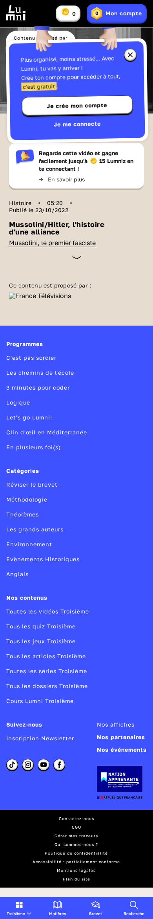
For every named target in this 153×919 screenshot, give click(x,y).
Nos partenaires (121, 737)
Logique (18, 402)
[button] (19, 908)
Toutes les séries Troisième (46, 671)
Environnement (29, 544)
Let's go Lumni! (29, 417)
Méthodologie (26, 499)
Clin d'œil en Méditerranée (46, 432)
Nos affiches (116, 724)
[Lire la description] (77, 258)
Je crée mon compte (77, 106)
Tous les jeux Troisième (41, 641)
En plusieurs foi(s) (33, 447)
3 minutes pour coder (38, 387)
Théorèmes (22, 514)
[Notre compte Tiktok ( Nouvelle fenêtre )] (12, 765)
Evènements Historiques (43, 559)
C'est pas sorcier (31, 357)
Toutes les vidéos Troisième (47, 611)
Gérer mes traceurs (76, 836)
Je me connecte (77, 124)
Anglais (17, 574)
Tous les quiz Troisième (41, 626)
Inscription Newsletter (40, 738)
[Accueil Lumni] (16, 12)
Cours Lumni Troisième (40, 700)
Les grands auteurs (35, 529)
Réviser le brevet (32, 484)
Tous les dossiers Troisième (47, 686)
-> (62, 179)
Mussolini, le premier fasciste (52, 243)
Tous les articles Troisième (46, 656)
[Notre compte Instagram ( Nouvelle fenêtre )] (28, 765)
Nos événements (122, 749)
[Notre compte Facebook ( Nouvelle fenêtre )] (59, 765)
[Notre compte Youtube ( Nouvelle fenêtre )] (43, 765)
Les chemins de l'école (40, 372)
